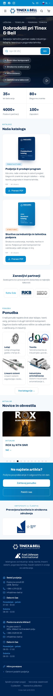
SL (46, 3)
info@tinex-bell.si (14, 592)
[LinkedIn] (4, 3)
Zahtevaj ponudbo (26, 483)
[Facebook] (9, 3)
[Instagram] (14, 3)
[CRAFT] (42, 292)
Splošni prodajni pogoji (15, 681)
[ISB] (27, 292)
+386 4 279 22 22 (14, 588)
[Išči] (42, 11)
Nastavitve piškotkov (33, 685)
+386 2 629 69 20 (14, 633)
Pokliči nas (26, 492)
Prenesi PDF (17, 190)
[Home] (23, 11)
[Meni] (5, 11)
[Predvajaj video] (46, 80)
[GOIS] (27, 527)
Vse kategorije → (26, 390)
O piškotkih (16, 685)
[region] (26, 293)
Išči (45, 51)
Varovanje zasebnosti (38, 681)
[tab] (7, 461)
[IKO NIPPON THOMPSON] (11, 292)
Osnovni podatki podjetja (16, 671)
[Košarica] (49, 11)
